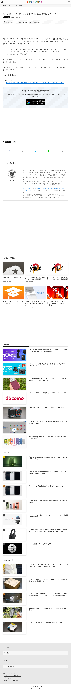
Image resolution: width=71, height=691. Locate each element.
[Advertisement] (35, 31)
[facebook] (29, 686)
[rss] (39, 686)
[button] (9, 151)
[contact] (42, 686)
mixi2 (31, 190)
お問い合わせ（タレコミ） (12, 676)
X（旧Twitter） (27, 188)
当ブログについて (9, 673)
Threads (43, 188)
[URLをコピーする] (62, 151)
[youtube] (35, 686)
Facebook (37, 188)
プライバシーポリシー (11, 678)
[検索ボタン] (2, 2)
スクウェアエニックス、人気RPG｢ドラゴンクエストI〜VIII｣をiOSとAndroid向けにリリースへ (35, 83)
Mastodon (57, 188)
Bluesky (50, 188)
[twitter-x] (31, 686)
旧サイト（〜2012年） (11, 680)
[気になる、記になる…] (35, 2)
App (14, 141)
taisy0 (12, 180)
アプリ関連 (7, 17)
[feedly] (37, 686)
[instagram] (33, 686)
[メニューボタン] (69, 2)
